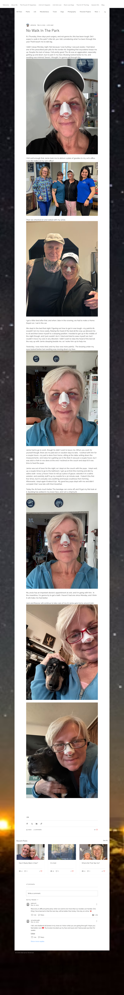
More (96, 11)
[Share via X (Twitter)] (32, 824)
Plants (28, 11)
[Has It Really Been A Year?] (31, 852)
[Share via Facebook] (27, 824)
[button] (105, 12)
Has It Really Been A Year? (28, 863)
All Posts (19, 11)
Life (35, 11)
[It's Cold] (62, 852)
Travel (55, 11)
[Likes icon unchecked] (32, 915)
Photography (72, 11)
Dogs (62, 11)
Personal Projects (85, 11)
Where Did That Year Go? (91, 863)
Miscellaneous (44, 11)
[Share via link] (41, 824)
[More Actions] (97, 904)
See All (105, 840)
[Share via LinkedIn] (36, 824)
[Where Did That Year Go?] (93, 852)
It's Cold (53, 863)
